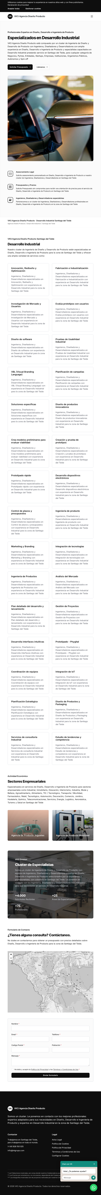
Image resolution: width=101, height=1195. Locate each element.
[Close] (94, 1164)
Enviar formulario (50, 1075)
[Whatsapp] (93, 1187)
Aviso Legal (57, 1140)
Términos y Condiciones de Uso (65, 1069)
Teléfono (56, 1034)
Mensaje (15, 1056)
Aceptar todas (14, 8)
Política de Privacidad (39, 1069)
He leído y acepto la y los (47, 1069)
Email (14, 1034)
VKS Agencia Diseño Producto (29, 16)
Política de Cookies (60, 1144)
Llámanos (41, 67)
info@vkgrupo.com (16, 1150)
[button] (50, 982)
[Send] (93, 1177)
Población (56, 1045)
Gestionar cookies (33, 8)
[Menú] (91, 16)
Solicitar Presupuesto (19, 67)
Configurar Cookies (60, 1155)
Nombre (15, 1024)
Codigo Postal (17, 1045)
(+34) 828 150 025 (16, 1146)
